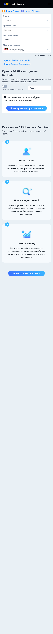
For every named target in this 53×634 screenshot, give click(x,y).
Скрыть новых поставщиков (13, 89)
